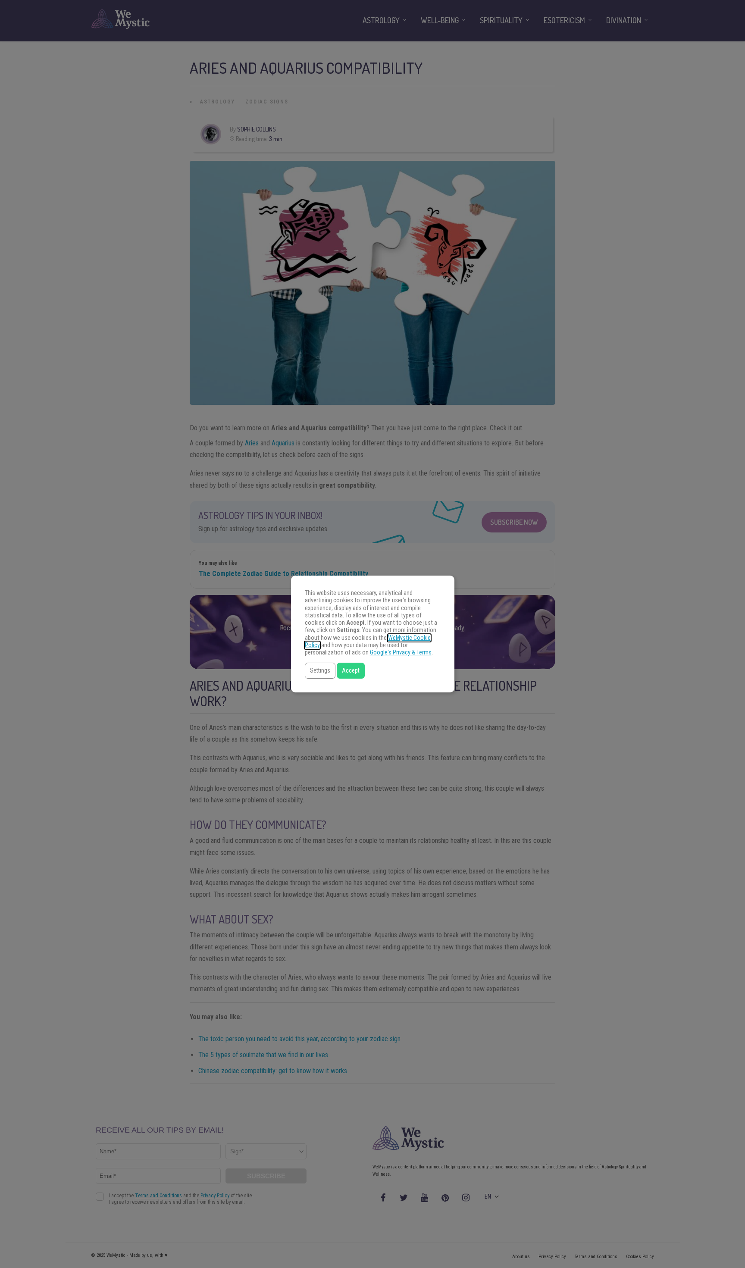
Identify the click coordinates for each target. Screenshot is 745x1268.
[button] (320, 671)
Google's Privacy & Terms (401, 652)
